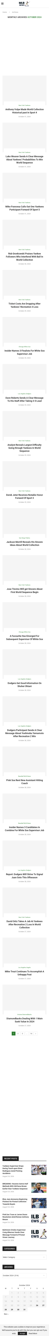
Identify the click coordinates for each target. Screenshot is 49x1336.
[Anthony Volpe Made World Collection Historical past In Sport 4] (24, 90)
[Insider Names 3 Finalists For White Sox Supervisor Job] (24, 332)
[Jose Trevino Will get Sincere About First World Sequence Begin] (24, 570)
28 (6, 1310)
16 (31, 1034)
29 (12, 1310)
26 (37, 1305)
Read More (33, 1333)
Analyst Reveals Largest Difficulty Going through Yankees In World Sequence (24, 448)
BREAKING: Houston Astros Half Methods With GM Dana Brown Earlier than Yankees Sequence (15, 1186)
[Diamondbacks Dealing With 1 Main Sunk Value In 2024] (24, 999)
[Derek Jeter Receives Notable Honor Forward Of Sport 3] (24, 476)
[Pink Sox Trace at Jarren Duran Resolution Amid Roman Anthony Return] (38, 1218)
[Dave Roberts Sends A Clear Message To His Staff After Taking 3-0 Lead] (24, 379)
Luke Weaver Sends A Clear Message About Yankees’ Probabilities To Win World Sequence (24, 159)
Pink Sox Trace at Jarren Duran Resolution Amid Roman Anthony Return (16, 1216)
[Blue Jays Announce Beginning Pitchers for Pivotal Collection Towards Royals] (38, 1203)
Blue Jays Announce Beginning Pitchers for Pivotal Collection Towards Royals (15, 1201)
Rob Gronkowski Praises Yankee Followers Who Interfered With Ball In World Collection (24, 256)
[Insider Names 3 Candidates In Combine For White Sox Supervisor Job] (24, 808)
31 (24, 1310)
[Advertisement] (24, 47)
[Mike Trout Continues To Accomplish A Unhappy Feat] (24, 952)
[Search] (46, 4)
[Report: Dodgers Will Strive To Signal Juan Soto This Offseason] (24, 855)
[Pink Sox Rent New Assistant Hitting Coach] (24, 761)
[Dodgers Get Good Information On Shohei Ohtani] (24, 664)
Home (5, 12)
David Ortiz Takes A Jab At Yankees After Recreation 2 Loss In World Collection (24, 924)
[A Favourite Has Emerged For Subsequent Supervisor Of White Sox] (24, 617)
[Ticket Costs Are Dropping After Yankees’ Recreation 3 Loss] (24, 285)
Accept (22, 1333)
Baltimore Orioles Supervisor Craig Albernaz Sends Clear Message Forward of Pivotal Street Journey (14, 1233)
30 (18, 1310)
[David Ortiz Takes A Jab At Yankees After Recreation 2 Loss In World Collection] (24, 902)
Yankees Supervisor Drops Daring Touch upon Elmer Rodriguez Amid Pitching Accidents (13, 1169)
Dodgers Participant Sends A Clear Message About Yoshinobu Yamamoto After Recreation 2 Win (24, 733)
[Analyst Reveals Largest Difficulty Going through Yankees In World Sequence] (24, 426)
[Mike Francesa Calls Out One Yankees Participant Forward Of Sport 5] (24, 187)
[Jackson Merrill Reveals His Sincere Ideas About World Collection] (24, 523)
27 (43, 1305)
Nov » (6, 1314)
